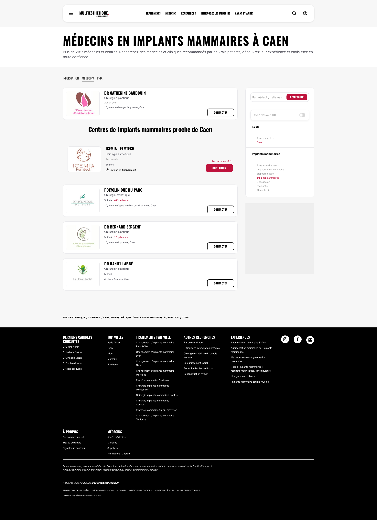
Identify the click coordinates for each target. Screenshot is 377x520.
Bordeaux (112, 364)
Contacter (221, 112)
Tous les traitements (268, 165)
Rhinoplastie (263, 190)
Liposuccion (263, 181)
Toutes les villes (265, 138)
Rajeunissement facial (196, 362)
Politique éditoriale (188, 490)
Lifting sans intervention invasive (202, 347)
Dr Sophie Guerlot (72, 363)
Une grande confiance (243, 376)
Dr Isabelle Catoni (72, 352)
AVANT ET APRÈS (244, 13)
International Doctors (118, 453)
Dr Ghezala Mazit (72, 357)
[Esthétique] (94, 14)
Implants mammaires (268, 177)
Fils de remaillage (193, 342)
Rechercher (297, 97)
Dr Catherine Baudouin (125, 93)
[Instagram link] (285, 340)
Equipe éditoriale (72, 442)
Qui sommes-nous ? (73, 437)
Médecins (88, 78)
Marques (112, 442)
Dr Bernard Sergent (122, 227)
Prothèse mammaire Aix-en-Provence (156, 410)
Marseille (112, 358)
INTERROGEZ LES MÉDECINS (215, 13)
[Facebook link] (298, 340)
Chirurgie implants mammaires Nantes (157, 395)
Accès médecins (116, 437)
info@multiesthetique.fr (105, 482)
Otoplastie (262, 186)
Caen (260, 142)
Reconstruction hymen (196, 373)
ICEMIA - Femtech (120, 148)
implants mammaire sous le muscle (250, 381)
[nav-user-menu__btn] (305, 13)
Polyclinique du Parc (123, 190)
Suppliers (112, 448)
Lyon (110, 347)
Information (71, 78)
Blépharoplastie (265, 173)
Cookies (121, 490)
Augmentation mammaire (270, 169)
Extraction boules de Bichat (198, 368)
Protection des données (76, 490)
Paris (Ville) (113, 342)
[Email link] (310, 340)
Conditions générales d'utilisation (82, 495)
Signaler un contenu (74, 448)
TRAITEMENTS (153, 13)
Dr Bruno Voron (71, 346)
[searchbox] (269, 97)
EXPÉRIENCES (188, 13)
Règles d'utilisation (103, 490)
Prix (99, 78)
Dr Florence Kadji (72, 368)
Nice (110, 353)
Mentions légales (164, 490)
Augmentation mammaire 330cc (248, 342)
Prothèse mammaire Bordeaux (152, 380)
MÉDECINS (171, 13)
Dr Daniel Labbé (118, 264)
